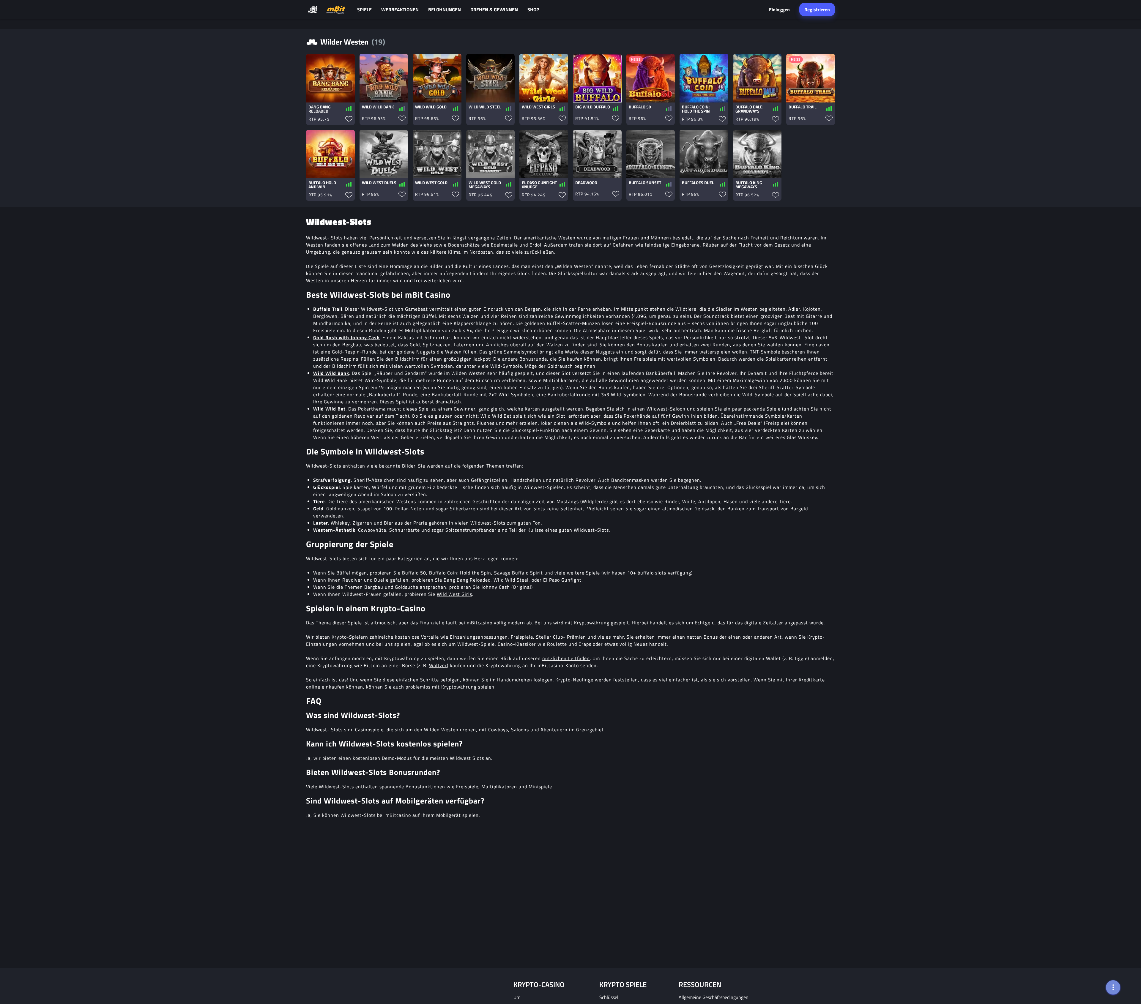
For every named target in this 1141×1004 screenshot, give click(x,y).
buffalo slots (652, 572)
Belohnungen (444, 9)
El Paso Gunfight (562, 579)
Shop (533, 9)
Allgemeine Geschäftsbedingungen (713, 997)
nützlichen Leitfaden (566, 658)
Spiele (364, 9)
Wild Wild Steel (511, 579)
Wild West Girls (454, 594)
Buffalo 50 (414, 572)
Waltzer (438, 665)
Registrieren (817, 9)
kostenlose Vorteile (417, 636)
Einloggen (779, 9)
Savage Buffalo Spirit (518, 572)
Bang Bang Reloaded (467, 579)
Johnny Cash (495, 587)
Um (516, 997)
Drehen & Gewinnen (494, 9)
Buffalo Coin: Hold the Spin (460, 572)
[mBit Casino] (335, 10)
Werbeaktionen (400, 9)
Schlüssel (608, 997)
